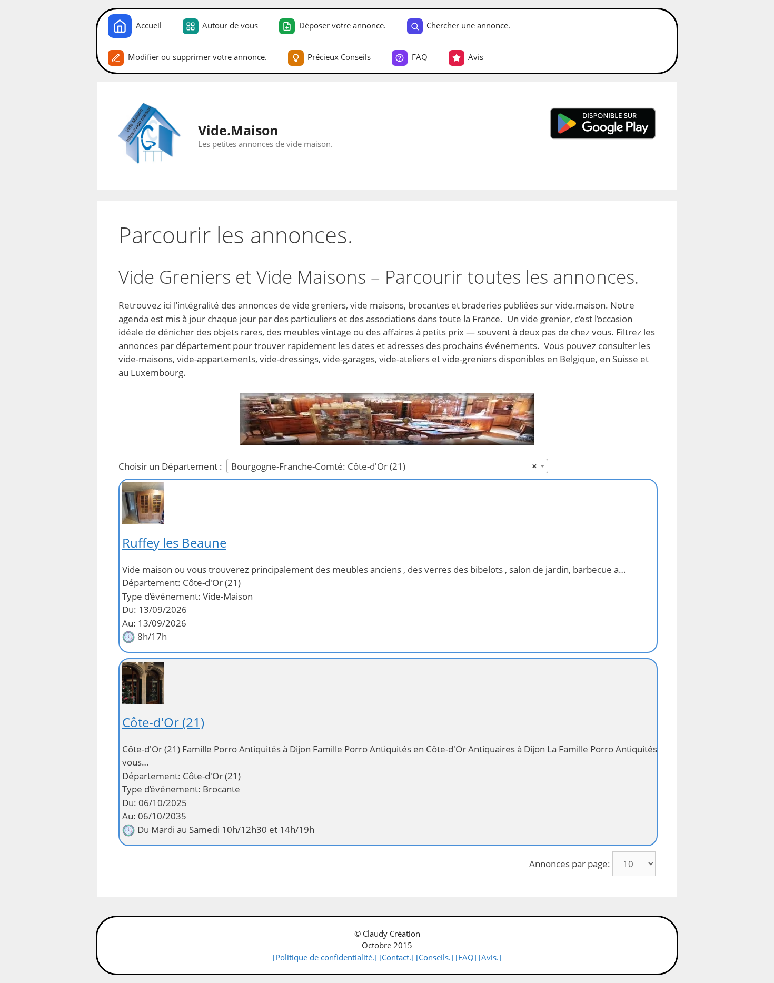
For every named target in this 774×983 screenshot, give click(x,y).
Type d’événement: (161, 596)
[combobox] (387, 466)
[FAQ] (466, 957)
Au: (129, 623)
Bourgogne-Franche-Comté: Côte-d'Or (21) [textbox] (384, 466)
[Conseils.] (434, 957)
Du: (129, 609)
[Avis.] (490, 957)
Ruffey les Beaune (174, 542)
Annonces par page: (569, 864)
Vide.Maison (238, 130)
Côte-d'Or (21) (163, 722)
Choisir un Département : (170, 466)
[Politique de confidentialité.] (325, 957)
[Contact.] (396, 957)
